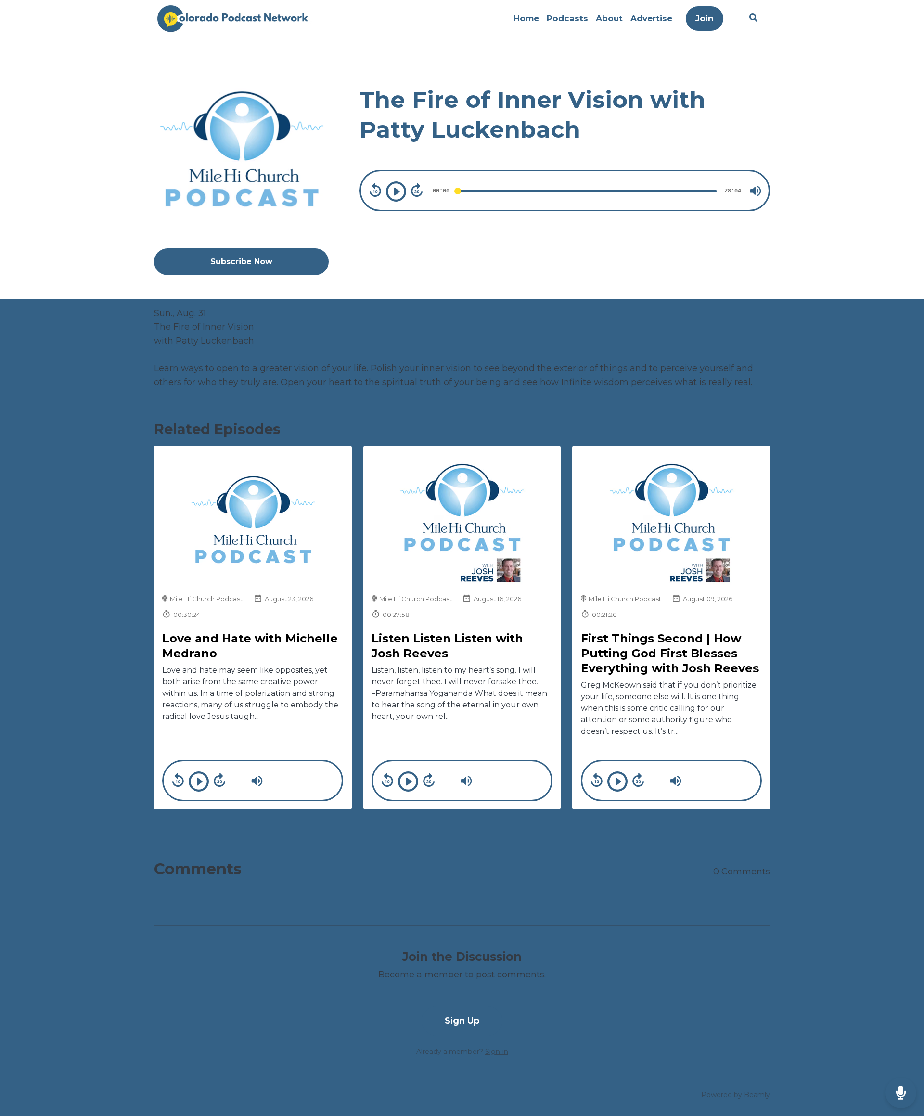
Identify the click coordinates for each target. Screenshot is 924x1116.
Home (526, 18)
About (609, 18)
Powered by (735, 1094)
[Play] (396, 192)
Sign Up (462, 1020)
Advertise (651, 18)
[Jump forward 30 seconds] (416, 190)
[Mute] (755, 191)
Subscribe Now (241, 261)
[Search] (751, 19)
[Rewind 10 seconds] (375, 190)
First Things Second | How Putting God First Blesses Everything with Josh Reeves (670, 653)
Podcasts (567, 18)
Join (704, 18)
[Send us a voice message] (901, 1093)
